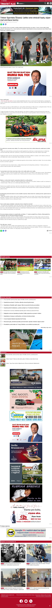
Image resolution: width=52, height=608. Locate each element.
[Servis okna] (26, 416)
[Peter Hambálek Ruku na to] (26, 82)
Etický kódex (37, 594)
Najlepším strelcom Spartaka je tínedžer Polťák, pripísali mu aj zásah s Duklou (22, 313)
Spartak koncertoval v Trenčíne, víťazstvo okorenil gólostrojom (23, 273)
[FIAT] (26, 400)
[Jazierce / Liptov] (26, 339)
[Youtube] (51, 3)
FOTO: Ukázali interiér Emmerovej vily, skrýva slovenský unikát (38, 588)
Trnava (2, 563)
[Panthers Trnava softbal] (26, 532)
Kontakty (49, 594)
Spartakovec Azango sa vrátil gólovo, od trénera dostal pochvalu (19, 316)
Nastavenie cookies (40, 596)
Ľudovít (50, 0)
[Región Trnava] (26, 473)
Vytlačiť (50, 230)
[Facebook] (48, 3)
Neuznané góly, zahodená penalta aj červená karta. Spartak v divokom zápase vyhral (24, 321)
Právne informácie (20, 594)
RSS (45, 594)
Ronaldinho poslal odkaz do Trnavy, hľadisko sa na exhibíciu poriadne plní (21, 324)
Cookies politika (47, 596)
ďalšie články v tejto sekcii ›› (46, 327)
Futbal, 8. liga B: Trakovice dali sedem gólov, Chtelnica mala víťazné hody (22, 359)
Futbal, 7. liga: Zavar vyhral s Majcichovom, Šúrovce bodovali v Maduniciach (22, 363)
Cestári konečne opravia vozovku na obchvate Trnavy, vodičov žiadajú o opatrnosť (12, 588)
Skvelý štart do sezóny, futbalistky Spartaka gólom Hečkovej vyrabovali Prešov (21, 310)
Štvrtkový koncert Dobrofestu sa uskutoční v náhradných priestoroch (11, 564)
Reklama (42, 594)
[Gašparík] (26, 453)
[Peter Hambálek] (26, 432)
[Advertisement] (11, 243)
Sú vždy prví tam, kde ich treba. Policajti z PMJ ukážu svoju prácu (38, 564)
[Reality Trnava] (26, 513)
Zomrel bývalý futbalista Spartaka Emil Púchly (15, 319)
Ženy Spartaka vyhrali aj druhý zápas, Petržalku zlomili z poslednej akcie (8, 273)
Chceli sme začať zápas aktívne (7, 100)
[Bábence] (26, 493)
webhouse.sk (31, 606)
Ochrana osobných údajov (29, 594)
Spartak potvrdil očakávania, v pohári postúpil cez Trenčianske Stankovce (21, 307)
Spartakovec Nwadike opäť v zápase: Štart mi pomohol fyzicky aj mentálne (42, 273)
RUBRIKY (21, 3)
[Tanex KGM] (26, 379)
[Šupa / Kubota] (26, 129)
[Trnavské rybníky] (26, 11)
